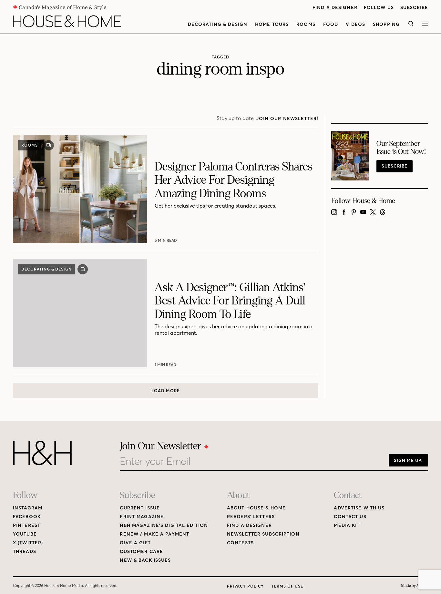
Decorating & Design (217, 24)
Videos (355, 24)
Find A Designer (335, 7)
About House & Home (256, 508)
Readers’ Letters (251, 516)
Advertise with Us (359, 508)
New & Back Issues (145, 560)
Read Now (166, 240)
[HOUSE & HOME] (67, 21)
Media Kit (347, 525)
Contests (240, 543)
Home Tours (272, 24)
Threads (24, 551)
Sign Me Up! (408, 460)
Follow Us (379, 7)
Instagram (27, 508)
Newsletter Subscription (263, 534)
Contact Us (350, 516)
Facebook (27, 516)
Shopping (386, 24)
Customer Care (141, 551)
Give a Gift (135, 543)
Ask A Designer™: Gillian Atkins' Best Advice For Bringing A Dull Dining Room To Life (230, 301)
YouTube (25, 534)
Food (330, 24)
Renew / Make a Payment (154, 534)
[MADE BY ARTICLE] (414, 586)
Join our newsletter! (287, 118)
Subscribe (414, 7)
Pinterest (26, 525)
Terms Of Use (287, 586)
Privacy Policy (245, 586)
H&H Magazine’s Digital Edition (164, 525)
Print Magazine (142, 516)
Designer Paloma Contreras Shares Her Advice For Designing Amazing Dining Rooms (234, 180)
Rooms (305, 24)
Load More (165, 390)
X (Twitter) (28, 543)
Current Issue (140, 508)
